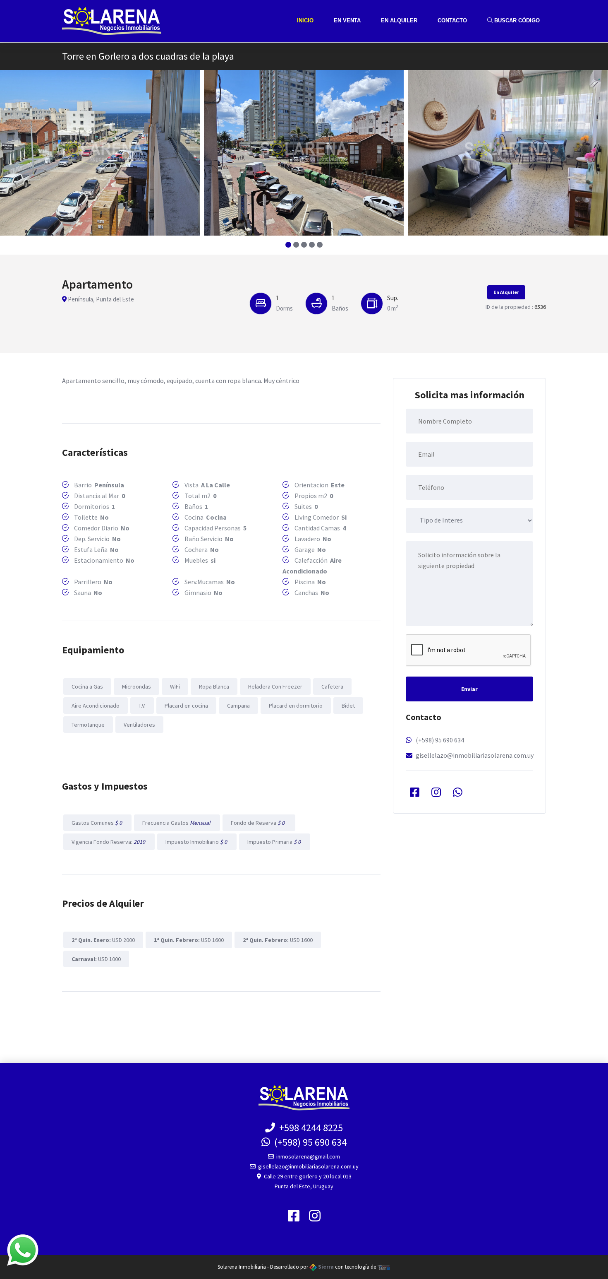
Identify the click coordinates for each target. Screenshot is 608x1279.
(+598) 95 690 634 (440, 740)
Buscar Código (516, 20)
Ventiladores (139, 724)
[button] (288, 245)
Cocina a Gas (87, 686)
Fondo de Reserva (259, 822)
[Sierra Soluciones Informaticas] (383, 1266)
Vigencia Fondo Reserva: (109, 841)
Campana (238, 705)
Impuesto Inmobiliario (196, 841)
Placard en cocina (186, 705)
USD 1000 (96, 959)
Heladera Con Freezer (275, 686)
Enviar (469, 689)
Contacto (452, 20)
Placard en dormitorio (296, 705)
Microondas (136, 686)
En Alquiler (399, 20)
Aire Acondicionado (96, 705)
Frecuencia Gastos (177, 822)
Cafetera (332, 686)
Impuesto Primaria (274, 841)
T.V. (142, 705)
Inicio (305, 20)
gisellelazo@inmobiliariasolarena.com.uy (475, 755)
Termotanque (88, 724)
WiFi (175, 686)
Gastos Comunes (97, 822)
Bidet (348, 705)
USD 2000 (103, 940)
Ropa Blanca (214, 686)
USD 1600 (189, 940)
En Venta (347, 20)
